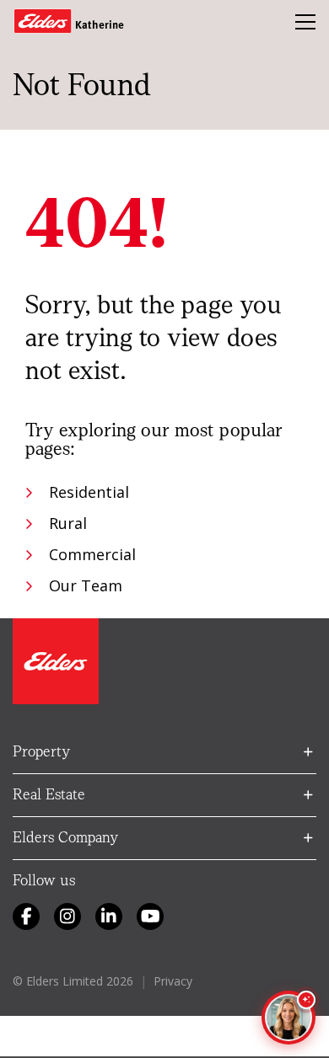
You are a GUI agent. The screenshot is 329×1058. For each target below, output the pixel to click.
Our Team (85, 585)
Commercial (92, 554)
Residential (89, 492)
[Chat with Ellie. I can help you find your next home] (289, 1018)
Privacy (173, 981)
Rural (68, 523)
